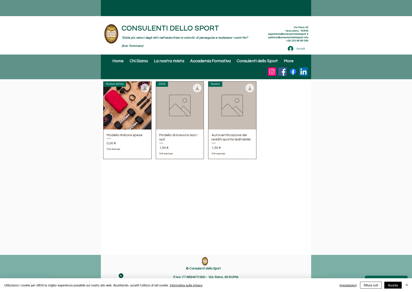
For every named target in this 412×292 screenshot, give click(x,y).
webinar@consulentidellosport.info (288, 37)
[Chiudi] (406, 285)
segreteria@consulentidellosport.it (288, 34)
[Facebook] (282, 71)
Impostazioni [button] (348, 285)
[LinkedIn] (303, 71)
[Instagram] (272, 71)
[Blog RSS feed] (121, 275)
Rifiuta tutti (371, 285)
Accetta (393, 285)
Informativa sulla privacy (186, 285)
